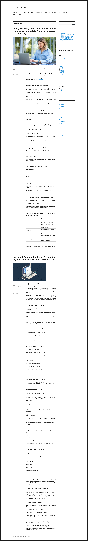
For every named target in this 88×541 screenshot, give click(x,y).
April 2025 (61, 69)
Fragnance (38, 12)
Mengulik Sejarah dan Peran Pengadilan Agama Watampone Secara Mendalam (34, 258)
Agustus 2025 (62, 65)
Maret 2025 (62, 70)
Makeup (46, 12)
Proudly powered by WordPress (25, 536)
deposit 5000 (28, 286)
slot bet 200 (61, 102)
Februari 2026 (62, 58)
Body (29, 12)
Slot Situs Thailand (17, 14)
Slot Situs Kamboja (66, 12)
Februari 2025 (62, 71)
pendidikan (62, 94)
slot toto (60, 112)
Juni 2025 (61, 67)
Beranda (15, 12)
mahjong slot (61, 106)
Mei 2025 (61, 68)
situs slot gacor (61, 135)
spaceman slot (61, 125)
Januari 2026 (62, 59)
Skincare (51, 12)
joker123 (18, 71)
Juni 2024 (61, 80)
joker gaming (19, 70)
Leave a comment (16, 74)
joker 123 (14, 70)
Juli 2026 (61, 57)
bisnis (14, 69)
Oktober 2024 (62, 75)
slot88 (60, 108)
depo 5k (14, 286)
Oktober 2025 (62, 63)
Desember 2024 (62, 73)
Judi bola (20, 12)
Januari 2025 (62, 72)
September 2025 (62, 64)
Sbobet (24, 12)
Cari (60, 23)
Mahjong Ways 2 (57, 12)
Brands (32, 12)
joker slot (41, 79)
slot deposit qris (61, 104)
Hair (42, 12)
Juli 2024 (61, 79)
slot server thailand (62, 110)
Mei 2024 (61, 81)
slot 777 (60, 119)
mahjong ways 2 (62, 121)
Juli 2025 (61, 66)
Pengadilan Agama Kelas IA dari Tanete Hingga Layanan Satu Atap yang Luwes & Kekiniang (34, 31)
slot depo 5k (61, 117)
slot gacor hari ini (62, 130)
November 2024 (62, 74)
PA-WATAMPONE (19, 7)
